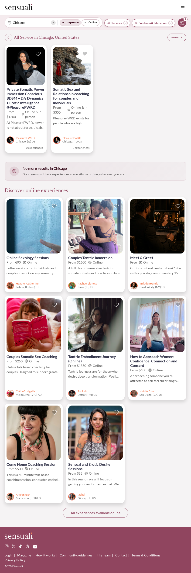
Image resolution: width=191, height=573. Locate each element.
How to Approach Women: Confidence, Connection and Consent (153, 361)
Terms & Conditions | (147, 555)
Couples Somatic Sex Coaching (32, 356)
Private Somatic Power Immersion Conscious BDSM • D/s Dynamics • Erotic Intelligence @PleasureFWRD (26, 98)
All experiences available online (95, 512)
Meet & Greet (141, 257)
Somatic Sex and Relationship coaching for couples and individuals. (71, 96)
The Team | (105, 555)
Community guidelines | (77, 555)
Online (91, 22)
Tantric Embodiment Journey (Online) (92, 358)
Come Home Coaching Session (31, 464)
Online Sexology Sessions (28, 257)
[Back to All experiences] (8, 37)
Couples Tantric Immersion (90, 257)
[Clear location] (53, 22)
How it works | (47, 555)
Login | (10, 555)
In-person (70, 22)
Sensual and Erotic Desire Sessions (89, 466)
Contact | (122, 555)
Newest (175, 37)
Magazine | (25, 555)
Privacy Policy (15, 560)
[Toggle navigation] (182, 7)
